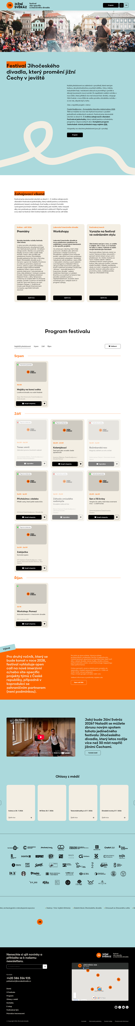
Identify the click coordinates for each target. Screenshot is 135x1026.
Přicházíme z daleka (28, 499)
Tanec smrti (23, 447)
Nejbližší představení (22, 346)
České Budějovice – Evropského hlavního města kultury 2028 (91, 109)
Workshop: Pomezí (27, 611)
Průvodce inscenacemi (16, 1013)
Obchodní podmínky (95, 1021)
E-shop (9, 1006)
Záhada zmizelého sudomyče (63, 500)
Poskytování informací (121, 1021)
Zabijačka (22, 552)
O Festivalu (11, 992)
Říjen (49, 346)
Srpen (36, 346)
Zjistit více (11, 817)
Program (10, 996)
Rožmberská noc (98, 447)
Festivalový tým (13, 1010)
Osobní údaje (108, 1021)
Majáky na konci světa (29, 389)
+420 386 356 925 (18, 978)
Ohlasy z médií (12, 999)
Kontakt (83, 1021)
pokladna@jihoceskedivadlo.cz (19, 981)
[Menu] (121, 5)
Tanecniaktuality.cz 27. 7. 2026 (81, 811)
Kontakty (10, 1003)
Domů (9, 989)
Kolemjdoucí (60, 447)
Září (43, 346)
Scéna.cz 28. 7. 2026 (15, 811)
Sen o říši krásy (97, 499)
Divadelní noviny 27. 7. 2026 (111, 811)
